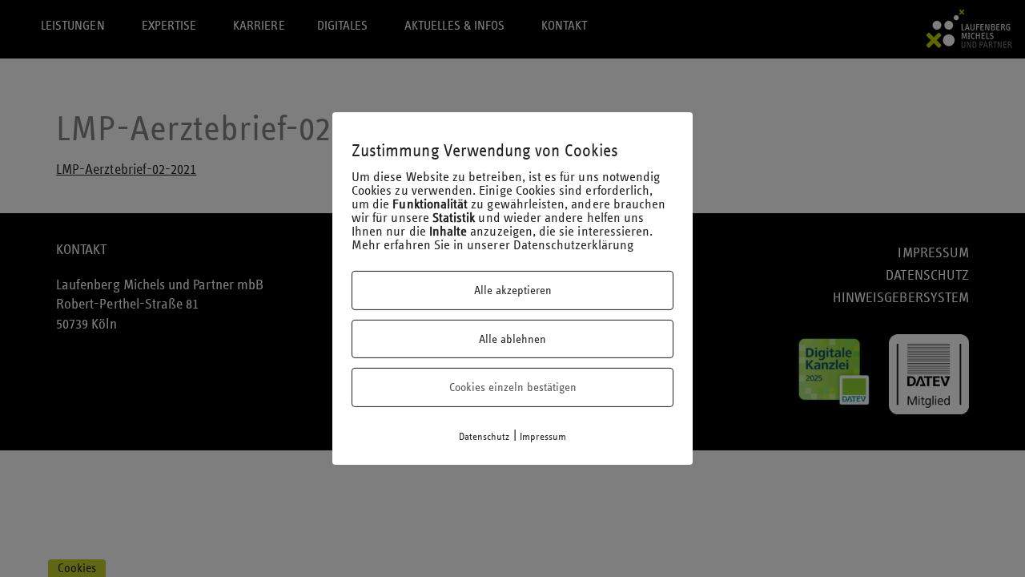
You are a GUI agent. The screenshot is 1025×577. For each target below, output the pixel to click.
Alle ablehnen (512, 339)
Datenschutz (484, 436)
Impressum (543, 436)
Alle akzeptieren (513, 290)
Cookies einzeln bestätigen (513, 387)
